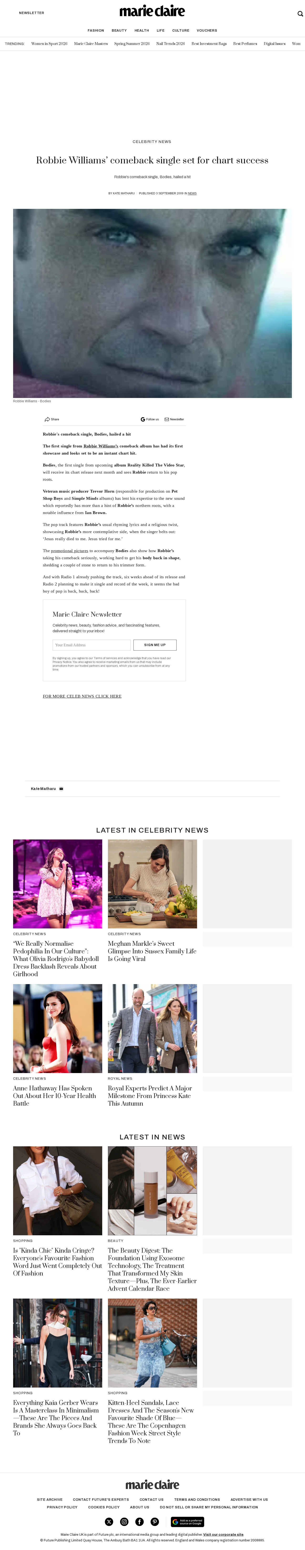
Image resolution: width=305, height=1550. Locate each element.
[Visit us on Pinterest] (155, 1522)
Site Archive (50, 1499)
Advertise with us (249, 1499)
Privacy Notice (62, 662)
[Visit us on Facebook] (139, 1522)
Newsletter (177, 419)
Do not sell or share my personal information (209, 1507)
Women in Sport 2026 (49, 44)
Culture (180, 30)
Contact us (152, 1499)
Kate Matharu (124, 193)
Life (161, 30)
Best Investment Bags (209, 44)
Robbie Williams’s (101, 446)
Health (142, 30)
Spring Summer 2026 (132, 44)
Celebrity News (152, 142)
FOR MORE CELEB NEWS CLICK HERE (82, 696)
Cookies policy (104, 1507)
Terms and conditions (197, 1499)
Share (55, 419)
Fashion (96, 30)
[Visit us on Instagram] (124, 1522)
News (192, 193)
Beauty (119, 30)
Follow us (152, 419)
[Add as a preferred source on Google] (216, 1522)
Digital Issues (274, 44)
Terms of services (106, 658)
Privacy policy (62, 1507)
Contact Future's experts (101, 1499)
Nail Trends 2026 (170, 44)
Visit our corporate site (223, 1534)
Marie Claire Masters (91, 44)
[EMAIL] (61, 789)
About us (139, 1507)
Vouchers (207, 30)
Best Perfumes (245, 44)
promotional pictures (69, 550)
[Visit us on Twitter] (109, 1522)
